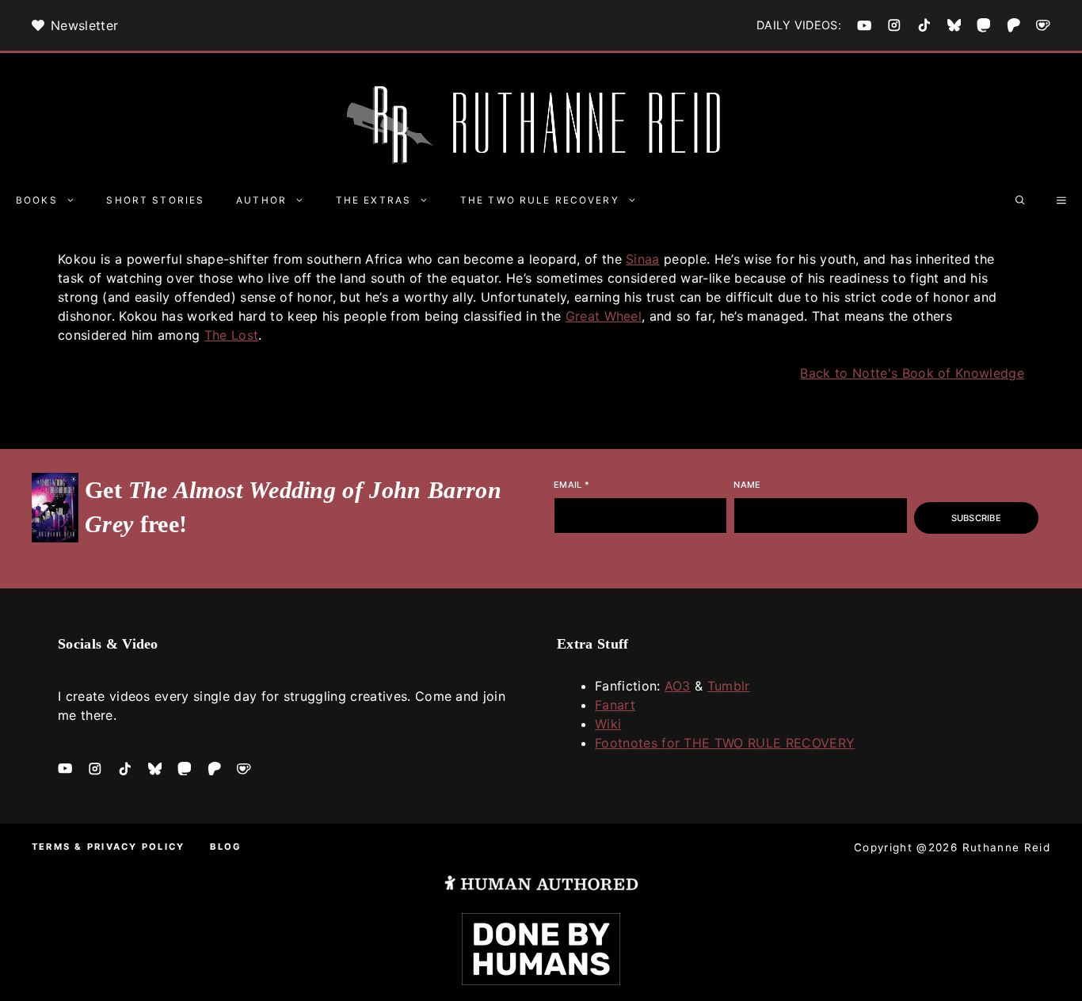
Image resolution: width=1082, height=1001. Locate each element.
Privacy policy (136, 846)
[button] (1020, 200)
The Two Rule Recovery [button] (539, 200)
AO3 (678, 686)
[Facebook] (864, 25)
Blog (226, 846)
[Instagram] (894, 25)
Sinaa (643, 259)
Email (571, 484)
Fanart (615, 705)
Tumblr (728, 686)
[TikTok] (924, 25)
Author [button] (261, 200)
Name (746, 484)
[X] (954, 25)
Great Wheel (604, 316)
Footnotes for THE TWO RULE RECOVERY (725, 743)
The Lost (231, 335)
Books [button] (37, 200)
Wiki (608, 724)
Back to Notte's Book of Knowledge (912, 373)
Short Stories (155, 200)
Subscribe (976, 517)
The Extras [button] (373, 200)
